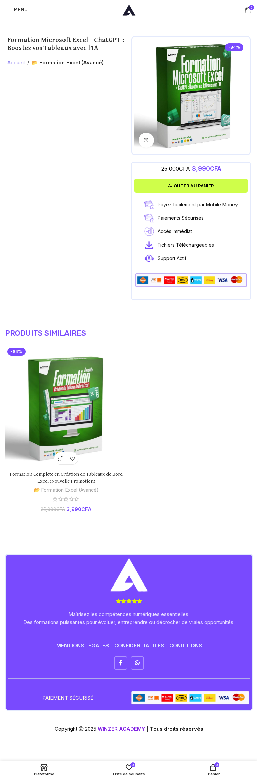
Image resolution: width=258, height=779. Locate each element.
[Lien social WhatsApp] (137, 663)
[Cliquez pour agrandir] (146, 140)
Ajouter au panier (191, 185)
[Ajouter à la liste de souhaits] (72, 458)
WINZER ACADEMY (121, 729)
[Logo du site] (129, 9)
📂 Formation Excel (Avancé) (68, 62)
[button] (60, 458)
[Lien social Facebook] (120, 663)
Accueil (16, 62)
